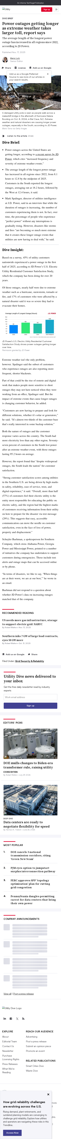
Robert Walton (11, 627)
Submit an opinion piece (38, 1046)
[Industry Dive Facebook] (11, 1019)
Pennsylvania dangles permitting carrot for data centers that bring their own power (33, 900)
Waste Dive (32, 1070)
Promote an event (35, 1050)
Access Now (12, 1132)
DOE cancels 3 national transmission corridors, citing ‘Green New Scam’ (31, 855)
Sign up (47, 9)
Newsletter (7, 1050)
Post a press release (23, 993)
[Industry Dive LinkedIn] (4, 1019)
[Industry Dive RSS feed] (23, 1019)
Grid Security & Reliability (29, 661)
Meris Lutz (15, 58)
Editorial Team (9, 1041)
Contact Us (8, 1046)
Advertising (31, 1036)
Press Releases (10, 1064)
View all (7, 993)
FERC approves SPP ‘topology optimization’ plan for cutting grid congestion (30, 884)
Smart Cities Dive (35, 1065)
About (5, 1036)
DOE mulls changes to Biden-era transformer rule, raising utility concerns (28, 767)
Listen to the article (20, 136)
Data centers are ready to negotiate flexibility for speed (26, 824)
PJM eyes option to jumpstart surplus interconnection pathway (33, 869)
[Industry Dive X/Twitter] (17, 1019)
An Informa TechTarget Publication (30, 3)
